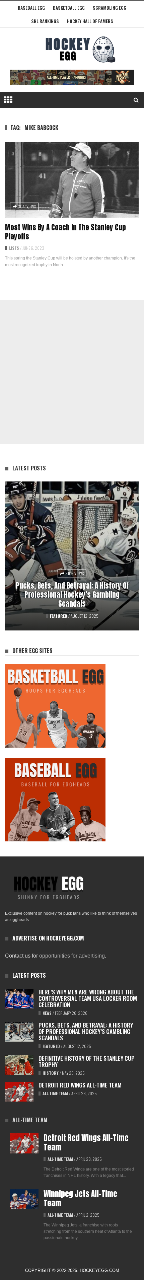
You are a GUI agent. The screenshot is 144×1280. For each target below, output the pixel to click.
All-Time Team (55, 1093)
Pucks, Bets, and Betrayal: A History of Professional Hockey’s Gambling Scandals (72, 594)
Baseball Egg (31, 7)
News (47, 1013)
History (51, 1073)
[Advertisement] (72, 372)
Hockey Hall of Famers (90, 21)
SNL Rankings (45, 21)
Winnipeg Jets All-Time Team (80, 1198)
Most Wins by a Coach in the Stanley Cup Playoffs (65, 232)
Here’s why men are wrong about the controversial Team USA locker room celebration (88, 998)
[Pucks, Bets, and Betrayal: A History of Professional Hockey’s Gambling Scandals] (72, 555)
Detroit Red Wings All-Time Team (80, 1084)
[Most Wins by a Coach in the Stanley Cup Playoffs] (72, 180)
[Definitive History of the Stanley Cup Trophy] (19, 1065)
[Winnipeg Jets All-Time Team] (24, 1199)
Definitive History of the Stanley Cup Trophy (87, 1061)
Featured (58, 616)
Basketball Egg (69, 7)
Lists (14, 248)
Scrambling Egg (109, 7)
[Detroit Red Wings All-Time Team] (19, 1092)
